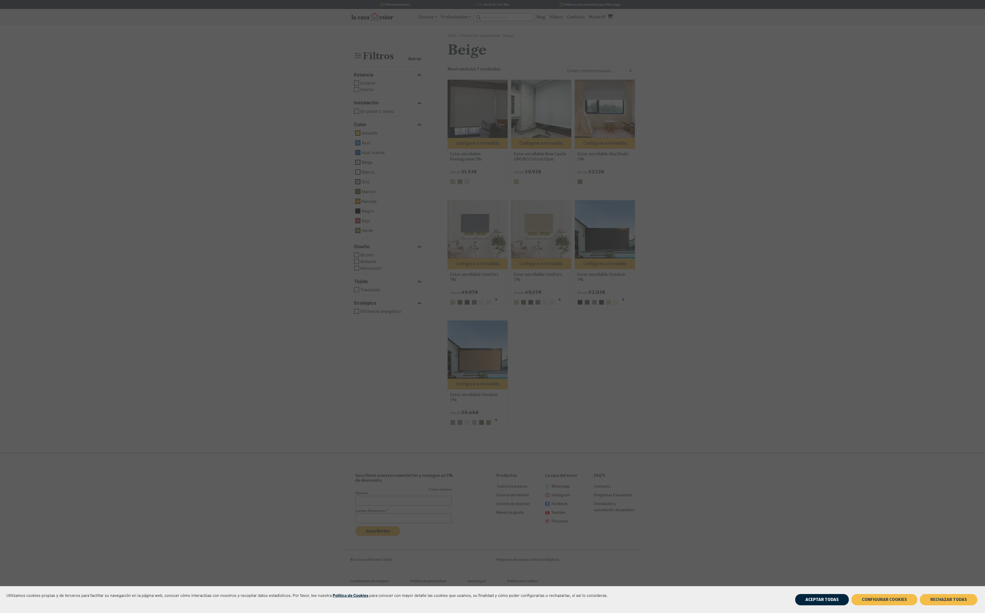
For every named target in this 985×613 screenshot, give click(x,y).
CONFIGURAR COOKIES (884, 599)
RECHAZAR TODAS (948, 599)
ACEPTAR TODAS (822, 599)
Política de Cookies (350, 595)
